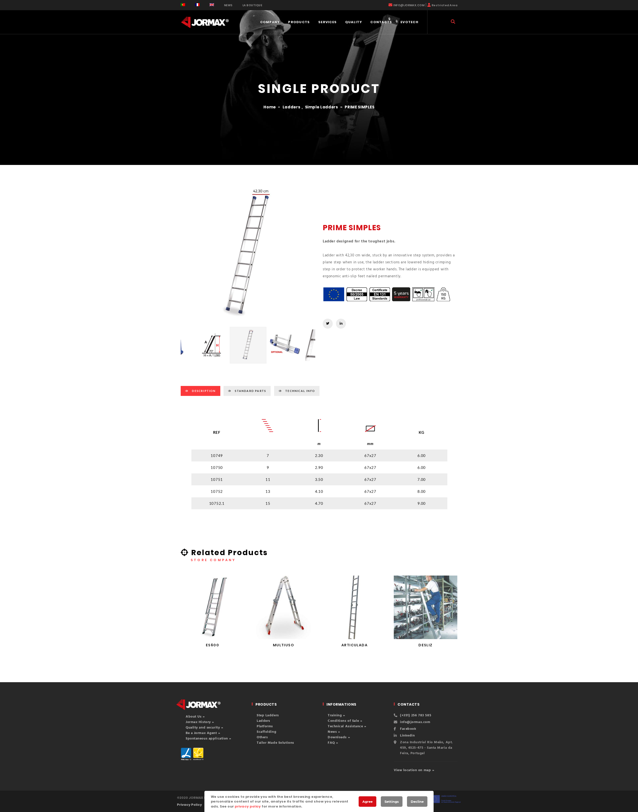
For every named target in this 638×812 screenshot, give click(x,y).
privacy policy (248, 806)
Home (269, 107)
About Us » (195, 717)
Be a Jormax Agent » (203, 733)
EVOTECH (409, 22)
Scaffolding (266, 732)
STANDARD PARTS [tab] (250, 390)
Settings (392, 802)
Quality (353, 22)
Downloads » (339, 737)
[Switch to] (183, 4)
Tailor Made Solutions (275, 743)
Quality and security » (204, 728)
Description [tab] (203, 390)
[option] (248, 254)
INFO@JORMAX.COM (408, 5)
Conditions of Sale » (345, 721)
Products (299, 22)
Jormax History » (200, 722)
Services (327, 22)
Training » (336, 715)
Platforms (265, 726)
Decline (417, 802)
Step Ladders (268, 715)
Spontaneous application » (208, 738)
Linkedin (407, 735)
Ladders (291, 107)
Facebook (408, 729)
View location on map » (414, 770)
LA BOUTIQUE (252, 5)
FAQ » (333, 743)
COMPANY (270, 22)
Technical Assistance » (347, 726)
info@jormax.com (415, 722)
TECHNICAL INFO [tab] (299, 390)
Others (262, 737)
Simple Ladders (321, 107)
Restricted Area (444, 5)
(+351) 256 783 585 (415, 715)
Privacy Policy (189, 804)
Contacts (381, 22)
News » (334, 732)
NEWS (228, 5)
